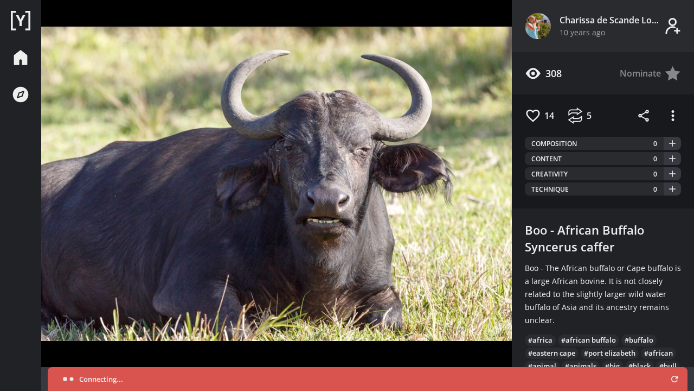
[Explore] (20, 94)
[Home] (20, 20)
